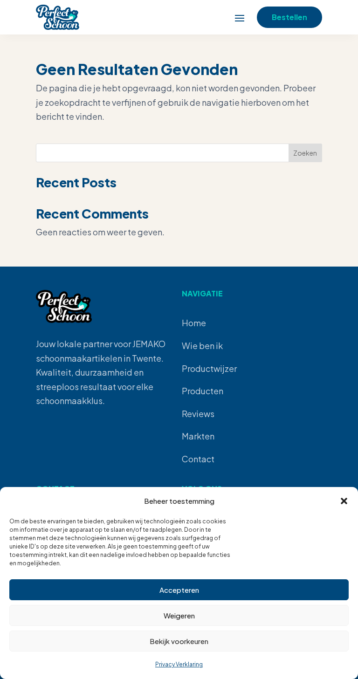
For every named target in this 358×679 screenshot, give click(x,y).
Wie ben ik (202, 345)
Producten (202, 390)
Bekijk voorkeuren (179, 641)
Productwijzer (209, 368)
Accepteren (179, 589)
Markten (198, 436)
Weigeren (179, 615)
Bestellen (289, 17)
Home (194, 322)
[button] (344, 501)
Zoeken (305, 153)
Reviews (198, 413)
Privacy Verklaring (179, 664)
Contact (198, 458)
